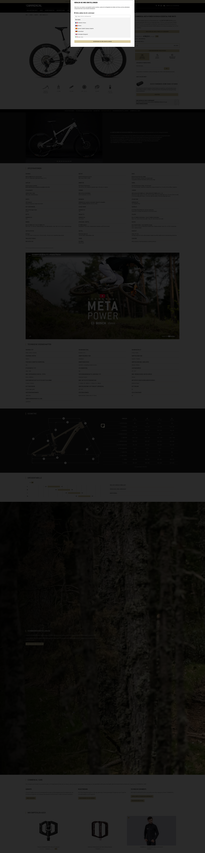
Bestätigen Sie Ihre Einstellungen (102, 41)
